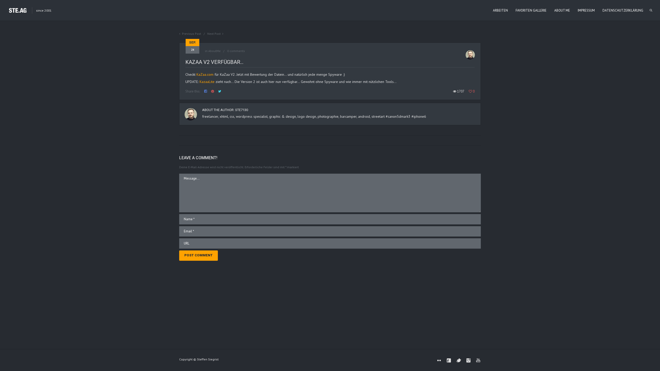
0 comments (236, 51)
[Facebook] (448, 360)
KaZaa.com (204, 74)
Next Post (214, 34)
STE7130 (241, 110)
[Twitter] (458, 360)
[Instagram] (468, 360)
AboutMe (214, 51)
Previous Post (191, 34)
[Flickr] (439, 360)
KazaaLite (207, 81)
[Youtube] (478, 360)
